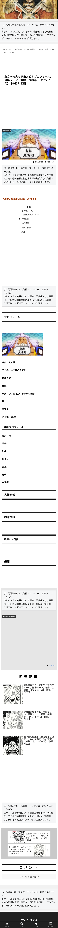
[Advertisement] (29, 62)
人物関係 (25, 219)
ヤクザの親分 (9, 616)
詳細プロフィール (30, 215)
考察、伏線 (26, 228)
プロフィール (27, 211)
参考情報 (25, 223)
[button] (52, 494)
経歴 (23, 232)
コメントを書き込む (29, 877)
